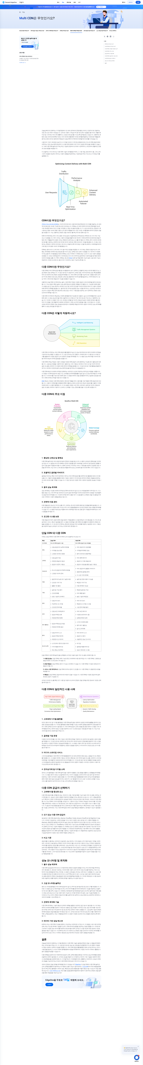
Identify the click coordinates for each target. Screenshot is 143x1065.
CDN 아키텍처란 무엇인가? (52, 30)
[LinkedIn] (110, 36)
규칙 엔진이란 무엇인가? (89, 30)
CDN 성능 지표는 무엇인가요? (37, 30)
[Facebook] (107, 36)
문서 (58, 2)
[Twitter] (104, 36)
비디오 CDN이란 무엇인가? (115, 30)
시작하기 (49, 984)
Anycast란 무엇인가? (24, 30)
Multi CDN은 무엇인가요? (76, 30)
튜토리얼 (69, 2)
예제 (75, 2)
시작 (138, 2)
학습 (63, 2)
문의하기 (131, 2)
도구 (79, 2)
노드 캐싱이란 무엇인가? (102, 30)
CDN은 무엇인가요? (64, 30)
